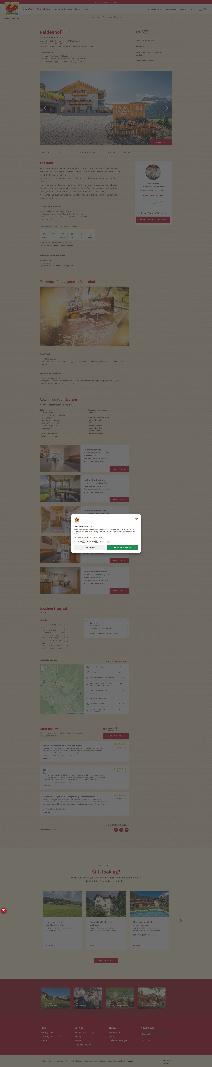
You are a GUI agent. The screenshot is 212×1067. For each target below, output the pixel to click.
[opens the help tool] (3, 910)
